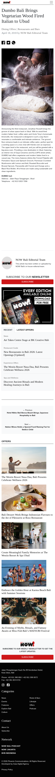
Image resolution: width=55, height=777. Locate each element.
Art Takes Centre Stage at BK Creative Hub (26, 340)
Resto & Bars (35, 698)
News (6, 336)
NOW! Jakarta (8, 750)
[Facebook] (8, 685)
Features (5, 705)
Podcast (33, 709)
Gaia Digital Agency (21, 764)
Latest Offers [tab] (25, 330)
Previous (27, 410)
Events (4, 701)
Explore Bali (6, 709)
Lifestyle (33, 701)
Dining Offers (9, 29)
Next (28, 424)
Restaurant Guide (11, 348)
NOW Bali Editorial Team (34, 32)
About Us (5, 727)
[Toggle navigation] (51, 2)
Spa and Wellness (11, 378)
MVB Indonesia (9, 753)
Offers (32, 705)
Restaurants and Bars (29, 29)
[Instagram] (3, 685)
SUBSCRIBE (27, 657)
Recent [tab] (8, 330)
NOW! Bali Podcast (11, 746)
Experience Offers (11, 363)
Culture (4, 712)
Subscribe (6, 731)
